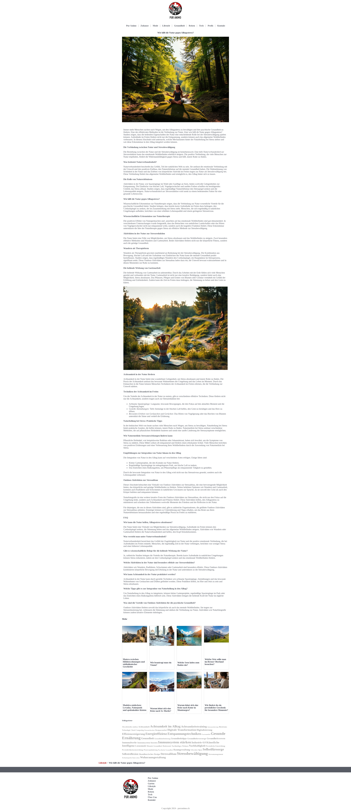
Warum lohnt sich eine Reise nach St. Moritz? (160, 709)
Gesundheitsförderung (162, 738)
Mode (155, 26)
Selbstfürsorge (213, 749)
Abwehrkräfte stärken (130, 727)
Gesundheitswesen (216, 738)
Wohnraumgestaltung (153, 757)
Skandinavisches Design (149, 754)
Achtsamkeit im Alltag (165, 726)
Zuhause (145, 26)
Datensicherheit (149, 730)
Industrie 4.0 (199, 742)
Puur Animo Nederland (216, 797)
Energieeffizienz (156, 734)
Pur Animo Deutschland (216, 780)
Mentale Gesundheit (154, 746)
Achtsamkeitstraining (194, 726)
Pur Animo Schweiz (215, 789)
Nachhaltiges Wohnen (180, 746)
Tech (201, 26)
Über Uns (152, 797)
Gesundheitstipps (179, 738)
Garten (151, 783)
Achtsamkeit (144, 727)
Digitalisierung (204, 730)
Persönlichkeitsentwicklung (132, 750)
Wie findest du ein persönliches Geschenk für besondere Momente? (216, 707)
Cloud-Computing (137, 730)
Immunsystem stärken (174, 742)
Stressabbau (168, 754)
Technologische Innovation (131, 758)
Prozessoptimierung (151, 750)
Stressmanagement (215, 754)
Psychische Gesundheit (165, 750)
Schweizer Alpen (196, 750)
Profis (210, 26)
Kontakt (221, 26)
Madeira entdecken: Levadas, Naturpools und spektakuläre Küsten (134, 707)
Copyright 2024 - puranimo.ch (175, 808)
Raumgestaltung (181, 749)
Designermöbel (161, 730)
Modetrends (167, 746)
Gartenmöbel (206, 734)
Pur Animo (131, 26)
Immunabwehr (129, 742)
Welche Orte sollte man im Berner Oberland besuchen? (215, 661)
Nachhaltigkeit (197, 745)
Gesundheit (179, 26)
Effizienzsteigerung (133, 733)
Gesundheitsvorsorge (196, 738)
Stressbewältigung (192, 753)
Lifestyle (166, 26)
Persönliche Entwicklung (215, 746)
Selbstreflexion (130, 754)
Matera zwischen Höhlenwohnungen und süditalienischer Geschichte (134, 663)
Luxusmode (140, 746)
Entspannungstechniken (184, 734)
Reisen (192, 26)
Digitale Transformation (181, 729)
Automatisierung (212, 727)
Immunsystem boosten (147, 743)
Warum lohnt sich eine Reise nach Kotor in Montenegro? (187, 707)
